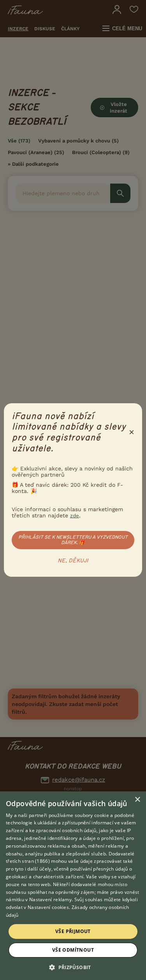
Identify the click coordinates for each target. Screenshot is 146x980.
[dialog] (73, 885)
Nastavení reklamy (50, 899)
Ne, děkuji (73, 561)
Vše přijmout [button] (73, 931)
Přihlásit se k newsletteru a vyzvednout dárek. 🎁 (73, 540)
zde (74, 516)
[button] (73, 967)
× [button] (137, 800)
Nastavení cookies (48, 907)
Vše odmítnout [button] (73, 950)
